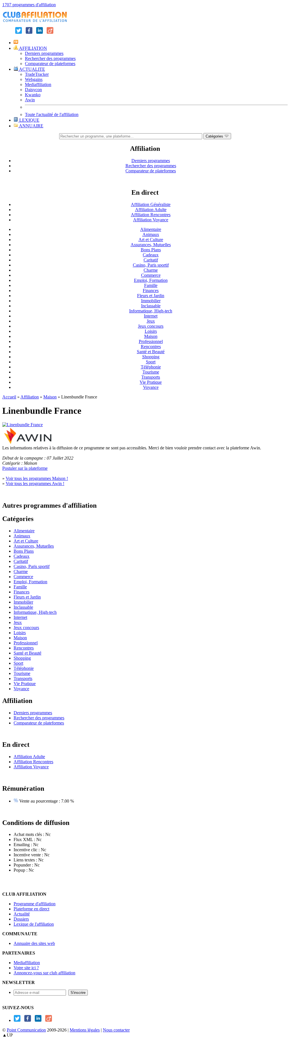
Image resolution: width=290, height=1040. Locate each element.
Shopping (150, 356)
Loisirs (151, 331)
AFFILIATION (32, 48)
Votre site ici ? (26, 967)
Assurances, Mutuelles (151, 244)
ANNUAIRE (30, 125)
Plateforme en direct (31, 908)
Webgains (33, 79)
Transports (150, 377)
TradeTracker (37, 74)
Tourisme (150, 372)
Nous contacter (116, 1030)
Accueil (9, 396)
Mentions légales (85, 1030)
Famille (150, 285)
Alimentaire (150, 229)
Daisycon (33, 89)
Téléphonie (151, 366)
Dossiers (21, 919)
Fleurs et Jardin (150, 295)
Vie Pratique (151, 382)
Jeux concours (150, 326)
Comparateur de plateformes (50, 63)
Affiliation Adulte (151, 209)
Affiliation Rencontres (150, 214)
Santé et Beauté (151, 351)
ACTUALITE (31, 69)
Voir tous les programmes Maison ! (37, 478)
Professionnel (151, 341)
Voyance (151, 387)
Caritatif (151, 260)
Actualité (22, 914)
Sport (150, 361)
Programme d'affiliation (35, 903)
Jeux (151, 321)
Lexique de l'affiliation (34, 924)
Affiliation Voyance (150, 219)
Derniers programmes (44, 53)
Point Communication (26, 1030)
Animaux (150, 234)
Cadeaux (151, 254)
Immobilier (151, 300)
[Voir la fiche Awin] (27, 442)
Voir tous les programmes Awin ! (35, 483)
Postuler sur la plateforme (25, 468)
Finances (151, 290)
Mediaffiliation (38, 84)
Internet (150, 316)
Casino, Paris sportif (151, 265)
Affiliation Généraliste (150, 204)
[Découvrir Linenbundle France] (22, 424)
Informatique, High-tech (150, 310)
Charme (151, 270)
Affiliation (29, 396)
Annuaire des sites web (34, 943)
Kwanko (32, 94)
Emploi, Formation (151, 280)
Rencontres (151, 346)
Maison (150, 336)
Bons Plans (151, 249)
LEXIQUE (28, 120)
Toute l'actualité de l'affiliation (51, 114)
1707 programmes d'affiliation (29, 4)
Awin (30, 99)
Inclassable (151, 305)
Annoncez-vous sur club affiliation (44, 972)
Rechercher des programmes (50, 58)
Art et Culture (150, 239)
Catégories (215, 136)
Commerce (151, 275)
